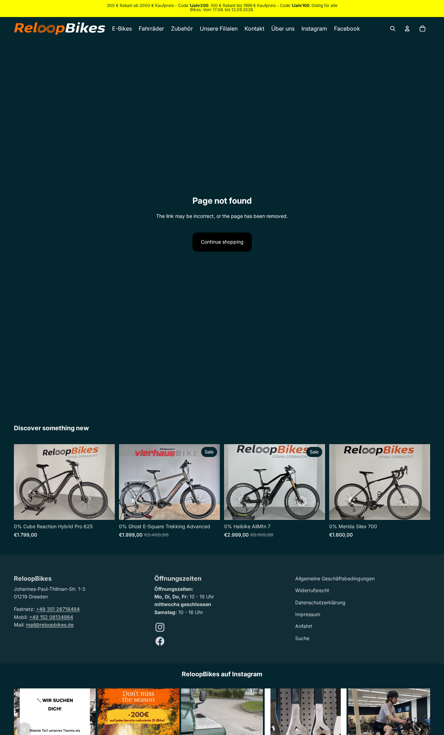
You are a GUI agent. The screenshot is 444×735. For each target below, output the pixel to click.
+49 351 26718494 (58, 609)
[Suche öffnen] (392, 28)
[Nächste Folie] (104, 482)
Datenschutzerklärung (320, 602)
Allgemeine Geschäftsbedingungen (335, 578)
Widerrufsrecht (312, 590)
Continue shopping (222, 242)
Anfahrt (303, 626)
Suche (302, 638)
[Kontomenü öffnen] (407, 28)
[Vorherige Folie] (24, 482)
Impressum (307, 614)
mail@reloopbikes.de (50, 625)
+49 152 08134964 (51, 617)
